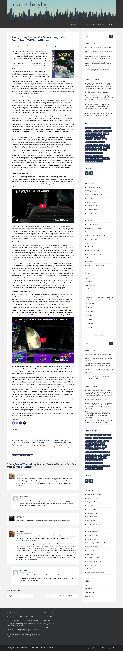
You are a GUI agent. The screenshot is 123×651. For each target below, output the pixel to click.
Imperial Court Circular (94, 217)
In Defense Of (89, 139)
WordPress (113, 648)
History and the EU (99, 136)
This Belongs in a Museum (95, 265)
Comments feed (90, 285)
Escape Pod (88, 131)
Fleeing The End (97, 133)
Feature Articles (92, 206)
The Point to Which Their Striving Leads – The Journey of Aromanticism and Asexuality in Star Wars (99, 63)
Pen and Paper (91, 232)
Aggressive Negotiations (94, 194)
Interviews (90, 221)
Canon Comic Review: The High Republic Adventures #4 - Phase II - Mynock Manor (98, 96)
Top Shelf (106, 158)
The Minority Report (90, 156)
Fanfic (90, 319)
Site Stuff (90, 247)
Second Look (105, 144)
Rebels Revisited (89, 144)
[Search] (111, 36)
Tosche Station (22, 648)
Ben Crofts (20, 516)
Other (90, 327)
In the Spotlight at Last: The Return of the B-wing (40, 441)
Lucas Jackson (21, 474)
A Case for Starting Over (91, 128)
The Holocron (91, 258)
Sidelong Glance (92, 239)
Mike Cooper (24, 496)
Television (91, 303)
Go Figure (105, 133)
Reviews (98, 144)
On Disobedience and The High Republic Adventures (97, 100)
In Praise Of (97, 139)
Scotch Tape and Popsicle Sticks (53, 46)
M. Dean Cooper (34, 46)
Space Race (106, 147)
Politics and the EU (90, 142)
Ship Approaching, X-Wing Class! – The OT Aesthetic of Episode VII (20, 442)
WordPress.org (89, 289)
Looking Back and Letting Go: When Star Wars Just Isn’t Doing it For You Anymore (97, 57)
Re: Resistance (101, 142)
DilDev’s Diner (91, 202)
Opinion (46, 627)
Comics (90, 311)
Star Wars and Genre (42, 268)
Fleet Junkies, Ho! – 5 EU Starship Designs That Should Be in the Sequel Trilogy (62, 442)
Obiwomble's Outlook (94, 228)
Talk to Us (110, 24)
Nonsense (99, 24)
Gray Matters (88, 136)
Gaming (90, 323)
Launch (104, 139)
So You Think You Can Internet (93, 147)
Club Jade (11, 648)
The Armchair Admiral (94, 254)
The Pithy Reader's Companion (93, 158)
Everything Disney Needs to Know (22, 455)
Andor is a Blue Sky (102, 92)
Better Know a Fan (105, 128)
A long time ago (92, 191)
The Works (90, 262)
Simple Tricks (88, 24)
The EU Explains (102, 150)
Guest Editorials (92, 209)
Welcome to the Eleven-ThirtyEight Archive (98, 47)
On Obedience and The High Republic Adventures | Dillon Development (97, 105)
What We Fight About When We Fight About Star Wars (98, 52)
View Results (99, 335)
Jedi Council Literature (48, 648)
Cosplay (90, 315)
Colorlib (101, 648)
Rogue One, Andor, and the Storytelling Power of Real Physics (97, 70)
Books (90, 307)
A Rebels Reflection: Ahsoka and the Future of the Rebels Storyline (99, 114)
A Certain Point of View (94, 187)
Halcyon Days (91, 213)
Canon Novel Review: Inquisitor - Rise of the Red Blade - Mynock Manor (98, 84)
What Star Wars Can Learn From (94, 161)
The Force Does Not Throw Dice (94, 153)
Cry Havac (90, 198)
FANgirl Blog (34, 648)
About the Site (75, 24)
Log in (87, 278)
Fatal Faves (88, 133)
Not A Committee (92, 224)
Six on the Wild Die (93, 250)
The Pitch (100, 156)
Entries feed (88, 281)
